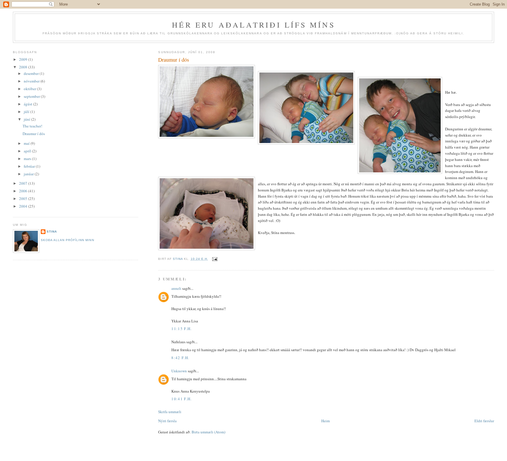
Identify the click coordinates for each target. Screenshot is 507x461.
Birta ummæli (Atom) (208, 432)
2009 (23, 59)
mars (28, 158)
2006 (23, 191)
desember (32, 73)
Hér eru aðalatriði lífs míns (253, 25)
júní (27, 119)
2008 (23, 67)
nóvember (32, 81)
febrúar (30, 166)
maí (27, 143)
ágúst (28, 104)
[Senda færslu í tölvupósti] (214, 258)
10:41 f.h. (181, 398)
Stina (52, 231)
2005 (23, 198)
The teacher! (32, 126)
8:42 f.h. (180, 357)
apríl (28, 151)
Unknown (179, 370)
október (30, 88)
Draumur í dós (34, 133)
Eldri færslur (484, 420)
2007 (23, 183)
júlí (27, 111)
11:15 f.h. (181, 328)
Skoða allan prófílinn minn (67, 240)
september (32, 96)
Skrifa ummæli (169, 411)
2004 (23, 206)
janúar (29, 173)
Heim (325, 420)
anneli (176, 288)
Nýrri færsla (167, 420)
